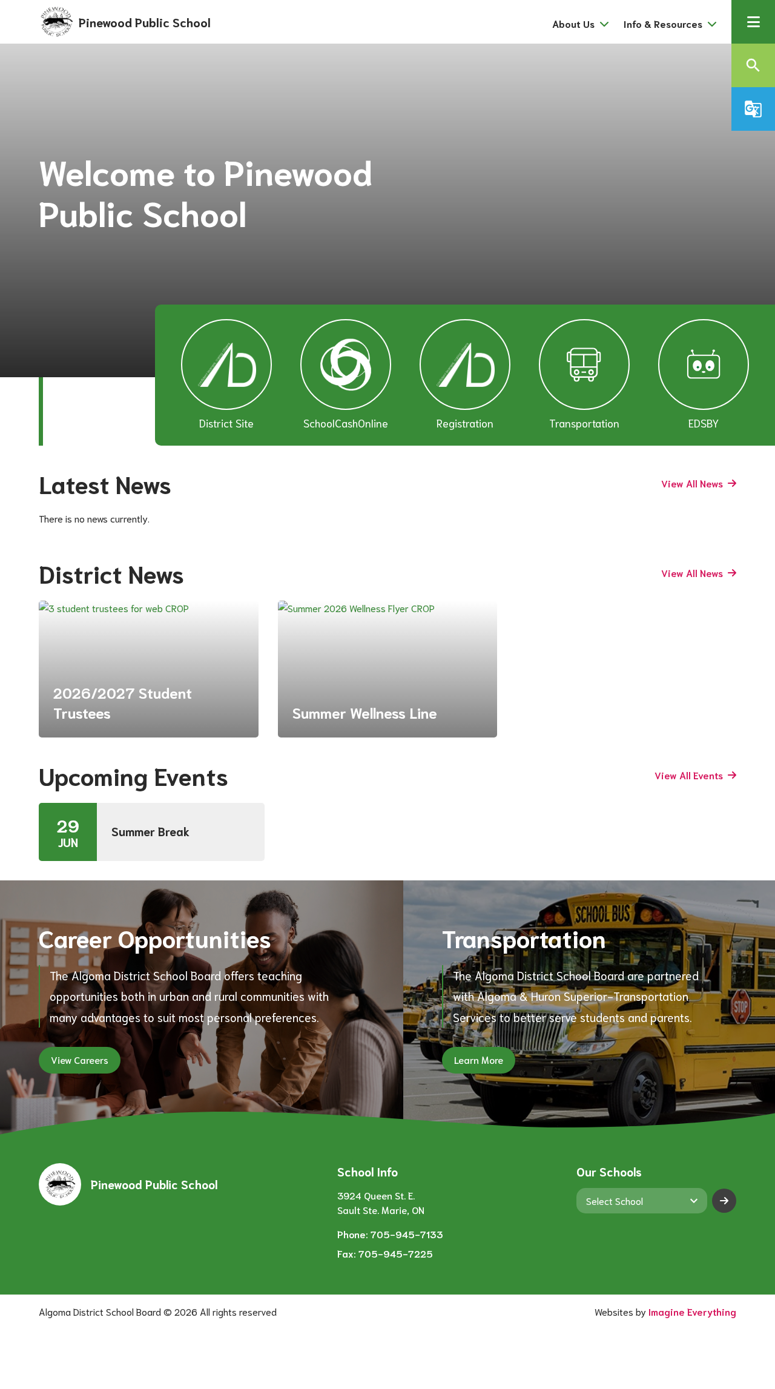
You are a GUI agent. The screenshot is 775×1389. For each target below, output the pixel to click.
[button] (753, 22)
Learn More (478, 1059)
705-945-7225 (395, 1253)
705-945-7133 (407, 1233)
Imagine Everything (692, 1311)
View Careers (79, 1059)
